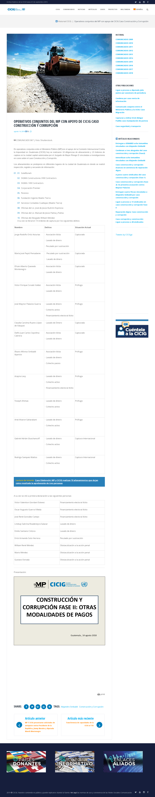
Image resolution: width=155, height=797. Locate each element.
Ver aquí (73, 792)
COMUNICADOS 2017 (124, 69)
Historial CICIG (64, 21)
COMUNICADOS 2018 (124, 73)
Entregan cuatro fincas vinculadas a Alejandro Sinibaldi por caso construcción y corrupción (131, 195)
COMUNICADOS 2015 (124, 62)
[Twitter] (136, 2)
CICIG (58, 9)
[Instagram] (144, 2)
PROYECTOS (112, 9)
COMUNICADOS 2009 (124, 39)
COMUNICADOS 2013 (124, 54)
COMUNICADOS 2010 (124, 43)
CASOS (102, 9)
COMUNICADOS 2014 (124, 58)
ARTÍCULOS (92, 9)
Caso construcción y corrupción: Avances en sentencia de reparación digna (131, 168)
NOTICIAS (81, 9)
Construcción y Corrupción (91, 706)
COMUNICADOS (68, 9)
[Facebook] (147, 2)
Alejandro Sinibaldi (69, 706)
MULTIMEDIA (125, 9)
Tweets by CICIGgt (124, 234)
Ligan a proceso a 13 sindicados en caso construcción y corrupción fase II (131, 205)
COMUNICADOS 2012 (124, 50)
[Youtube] (140, 2)
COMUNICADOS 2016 (124, 65)
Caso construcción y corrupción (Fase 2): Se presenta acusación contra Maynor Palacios (132, 185)
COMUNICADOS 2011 (124, 47)
